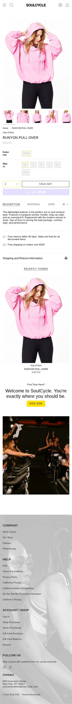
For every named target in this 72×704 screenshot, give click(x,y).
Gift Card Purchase (13, 633)
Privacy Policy (10, 577)
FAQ (5, 565)
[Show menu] (4, 5)
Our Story (8, 537)
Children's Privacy (12, 599)
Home (5, 128)
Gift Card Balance (12, 639)
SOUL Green (9, 531)
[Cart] (67, 5)
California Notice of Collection (18, 588)
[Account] (60, 5)
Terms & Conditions (13, 571)
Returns (7, 644)
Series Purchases (12, 627)
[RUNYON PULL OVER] (36, 319)
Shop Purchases (11, 622)
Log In (6, 616)
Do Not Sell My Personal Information (22, 593)
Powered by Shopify (31, 694)
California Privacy (12, 582)
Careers (7, 543)
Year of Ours (8, 132)
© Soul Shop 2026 (11, 694)
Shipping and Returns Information (23, 258)
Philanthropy (9, 548)
